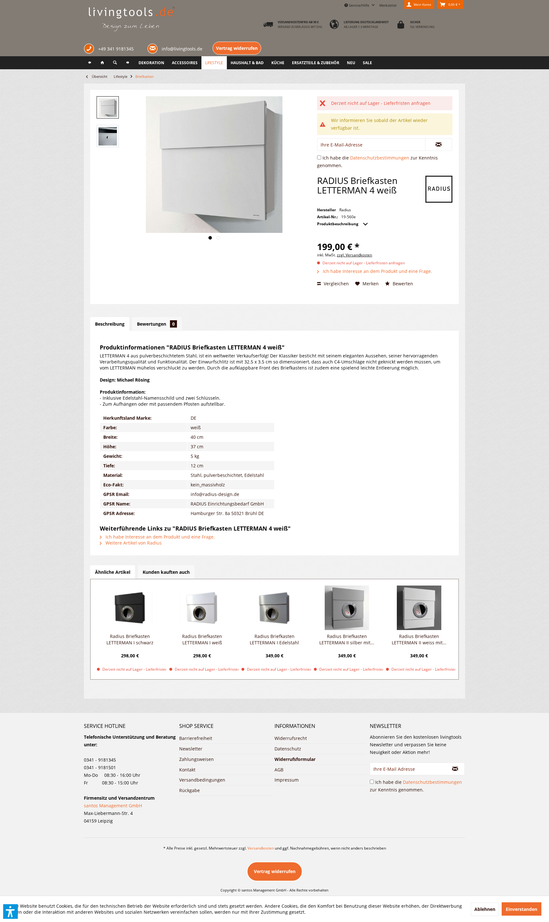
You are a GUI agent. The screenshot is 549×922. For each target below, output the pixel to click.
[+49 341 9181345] (90, 49)
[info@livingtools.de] (153, 48)
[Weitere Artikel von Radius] (438, 189)
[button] (10, 911)
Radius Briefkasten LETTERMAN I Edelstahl (274, 639)
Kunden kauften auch (166, 572)
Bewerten (402, 284)
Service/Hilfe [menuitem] (359, 5)
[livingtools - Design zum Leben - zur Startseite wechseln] (131, 19)
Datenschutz (287, 749)
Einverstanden (521, 909)
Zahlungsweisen (196, 759)
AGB (278, 770)
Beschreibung (110, 324)
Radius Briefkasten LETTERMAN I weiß (202, 639)
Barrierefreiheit (195, 738)
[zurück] (89, 62)
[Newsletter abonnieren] (455, 769)
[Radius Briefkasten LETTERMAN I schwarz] (130, 608)
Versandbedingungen (202, 780)
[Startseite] (102, 62)
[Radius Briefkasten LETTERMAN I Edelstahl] (274, 608)
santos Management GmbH (113, 806)
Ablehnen (484, 909)
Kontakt (187, 770)
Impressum (286, 780)
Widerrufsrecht (290, 738)
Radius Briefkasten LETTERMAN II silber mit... (346, 639)
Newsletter (190, 749)
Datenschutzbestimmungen (379, 158)
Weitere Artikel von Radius (133, 543)
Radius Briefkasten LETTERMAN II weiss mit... (419, 639)
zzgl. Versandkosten (354, 255)
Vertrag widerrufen (237, 48)
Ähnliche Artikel (112, 572)
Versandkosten (260, 848)
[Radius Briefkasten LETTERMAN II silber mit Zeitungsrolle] (347, 608)
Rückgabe (189, 790)
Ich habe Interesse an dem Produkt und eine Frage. (377, 271)
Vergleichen (335, 284)
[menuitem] (388, 4)
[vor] (127, 62)
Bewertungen (156, 324)
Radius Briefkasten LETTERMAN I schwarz (129, 639)
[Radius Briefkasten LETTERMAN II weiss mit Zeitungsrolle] (419, 608)
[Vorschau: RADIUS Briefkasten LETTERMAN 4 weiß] (108, 107)
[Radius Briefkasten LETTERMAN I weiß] (202, 608)
